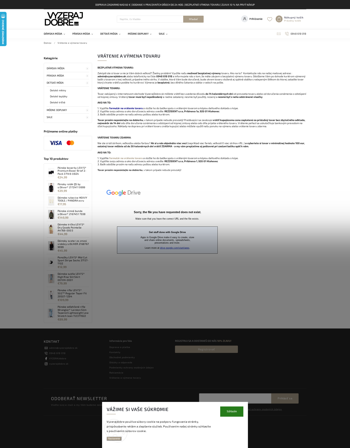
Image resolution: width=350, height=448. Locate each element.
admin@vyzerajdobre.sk (63, 347)
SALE (49, 117)
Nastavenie (114, 438)
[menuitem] (56, 33)
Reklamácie (116, 372)
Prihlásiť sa (285, 398)
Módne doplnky (57, 109)
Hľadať (193, 19)
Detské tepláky (58, 96)
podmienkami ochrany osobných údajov (258, 409)
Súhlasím (232, 411)
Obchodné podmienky (122, 357)
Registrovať (206, 349)
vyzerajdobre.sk (59, 363)
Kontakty (114, 352)
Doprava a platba (119, 347)
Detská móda (55, 82)
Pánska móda (55, 75)
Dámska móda (56, 68)
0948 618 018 (57, 353)
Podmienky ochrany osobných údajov (131, 367)
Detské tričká (57, 102)
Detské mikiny (58, 90)
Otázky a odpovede (120, 362)
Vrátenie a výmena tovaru (125, 377)
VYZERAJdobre (57, 358)
